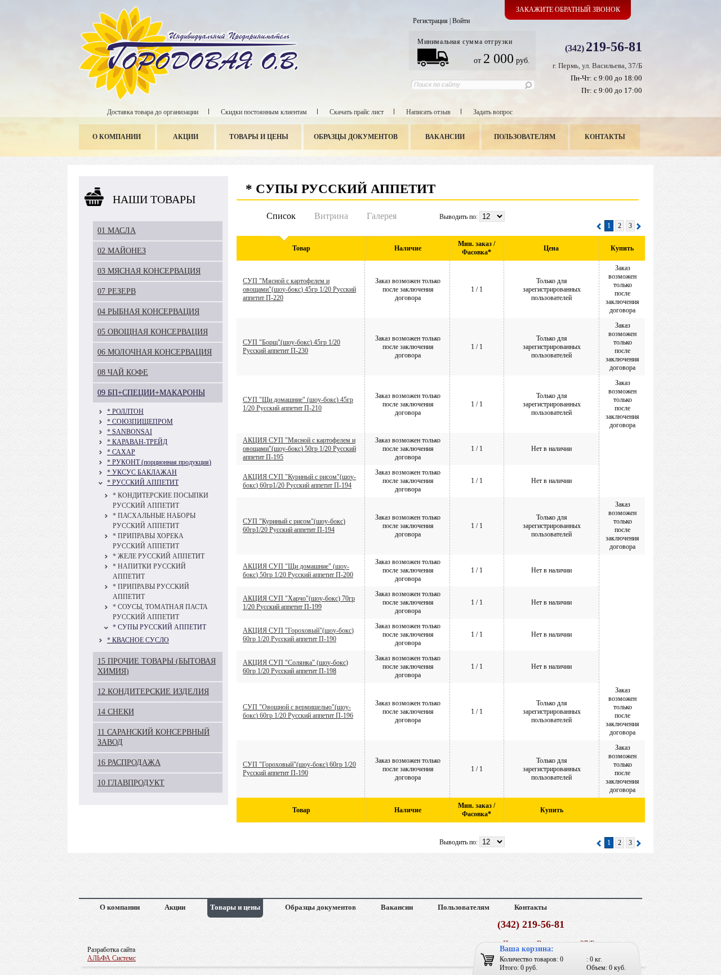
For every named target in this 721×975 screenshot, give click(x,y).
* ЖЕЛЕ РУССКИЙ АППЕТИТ (158, 556)
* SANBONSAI (129, 432)
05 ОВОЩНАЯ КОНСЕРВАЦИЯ (152, 332)
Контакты (605, 137)
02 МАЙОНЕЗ (121, 251)
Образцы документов (356, 137)
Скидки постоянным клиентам (264, 112)
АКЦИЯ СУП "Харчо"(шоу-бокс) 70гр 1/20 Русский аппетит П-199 (299, 602)
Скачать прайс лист (357, 112)
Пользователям (524, 137)
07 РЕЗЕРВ (116, 291)
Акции (185, 137)
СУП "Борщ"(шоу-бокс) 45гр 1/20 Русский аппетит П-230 (291, 346)
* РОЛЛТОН (125, 411)
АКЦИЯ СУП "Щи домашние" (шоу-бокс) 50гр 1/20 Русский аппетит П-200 (298, 570)
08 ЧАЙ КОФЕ (122, 372)
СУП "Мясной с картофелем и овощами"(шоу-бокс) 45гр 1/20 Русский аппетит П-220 (299, 289)
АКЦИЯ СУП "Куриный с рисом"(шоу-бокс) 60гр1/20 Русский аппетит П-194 (299, 481)
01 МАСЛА (116, 230)
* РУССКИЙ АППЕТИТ (143, 482)
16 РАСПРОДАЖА (129, 762)
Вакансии (445, 137)
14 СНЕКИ (115, 712)
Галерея (382, 216)
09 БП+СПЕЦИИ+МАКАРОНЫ (151, 392)
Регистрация (430, 21)
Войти (461, 21)
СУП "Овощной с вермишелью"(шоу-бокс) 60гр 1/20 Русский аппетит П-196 (298, 711)
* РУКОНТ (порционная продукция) (159, 462)
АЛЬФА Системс (111, 958)
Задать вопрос (493, 112)
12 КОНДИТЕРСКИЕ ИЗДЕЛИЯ (153, 691)
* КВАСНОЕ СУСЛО (138, 640)
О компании (116, 137)
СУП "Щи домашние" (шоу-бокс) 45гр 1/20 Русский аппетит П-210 (298, 404)
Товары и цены (258, 137)
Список (281, 216)
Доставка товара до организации (152, 112)
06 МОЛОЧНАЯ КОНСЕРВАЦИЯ (154, 352)
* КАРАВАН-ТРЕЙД (137, 442)
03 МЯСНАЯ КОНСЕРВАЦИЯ (149, 271)
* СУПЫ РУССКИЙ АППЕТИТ (159, 627)
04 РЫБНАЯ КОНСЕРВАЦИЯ (148, 311)
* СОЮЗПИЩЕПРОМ (140, 422)
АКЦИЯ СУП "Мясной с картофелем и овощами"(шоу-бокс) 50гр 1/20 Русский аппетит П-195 (299, 448)
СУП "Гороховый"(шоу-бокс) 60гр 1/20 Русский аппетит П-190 (299, 769)
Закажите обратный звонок (568, 10)
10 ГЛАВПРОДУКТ (130, 783)
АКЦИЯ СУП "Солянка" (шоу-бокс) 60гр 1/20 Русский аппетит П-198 (295, 667)
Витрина (331, 216)
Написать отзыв (428, 112)
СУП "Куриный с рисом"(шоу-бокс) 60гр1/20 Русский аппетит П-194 (294, 525)
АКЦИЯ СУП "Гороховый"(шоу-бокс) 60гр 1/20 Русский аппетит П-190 (298, 635)
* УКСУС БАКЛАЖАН (142, 472)
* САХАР (121, 452)
